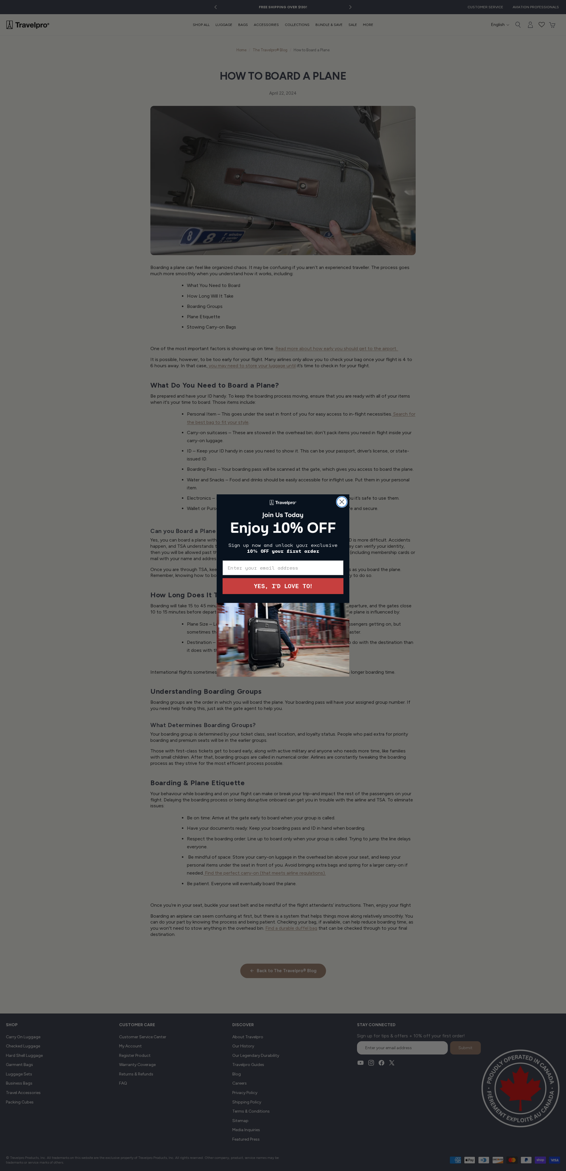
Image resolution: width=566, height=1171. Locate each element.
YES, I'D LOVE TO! (283, 586)
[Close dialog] (342, 502)
